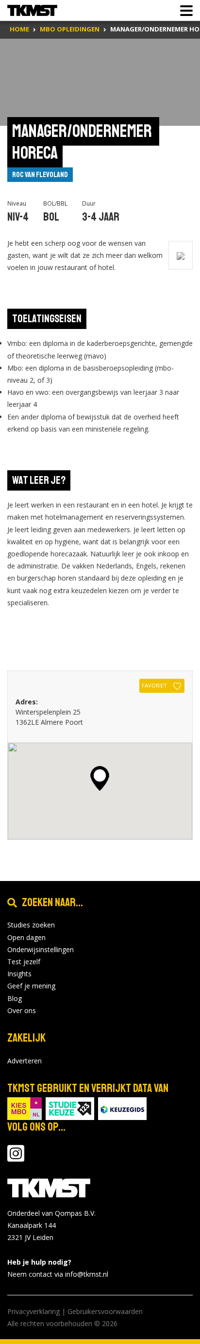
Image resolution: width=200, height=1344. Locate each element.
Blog (14, 998)
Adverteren (24, 1060)
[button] (99, 778)
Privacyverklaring (33, 1311)
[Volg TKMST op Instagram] (15, 1158)
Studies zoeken (31, 924)
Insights (19, 973)
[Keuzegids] (122, 1107)
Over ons (21, 1010)
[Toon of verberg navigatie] (183, 10)
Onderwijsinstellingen (40, 949)
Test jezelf (23, 961)
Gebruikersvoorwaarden (105, 1311)
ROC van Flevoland (40, 174)
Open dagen (26, 937)
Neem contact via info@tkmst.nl (57, 1274)
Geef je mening (31, 985)
